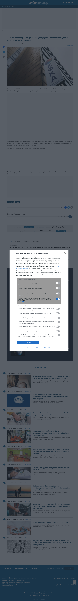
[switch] (58, 283)
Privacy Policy (47, 347)
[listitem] (39, 279)
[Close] (65, 253)
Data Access (39, 347)
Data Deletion (30, 347)
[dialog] (39, 300)
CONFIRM (28, 342)
